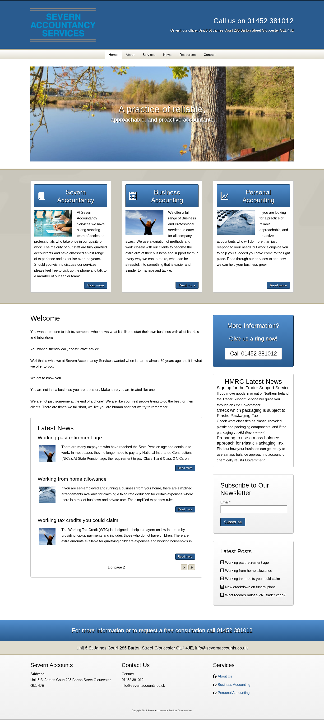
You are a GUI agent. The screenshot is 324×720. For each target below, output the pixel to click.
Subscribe (233, 522)
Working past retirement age (70, 437)
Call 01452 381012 (253, 353)
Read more (95, 285)
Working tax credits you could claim (78, 520)
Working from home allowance (72, 479)
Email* (225, 502)
